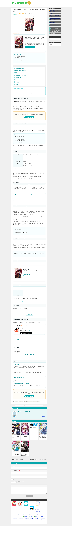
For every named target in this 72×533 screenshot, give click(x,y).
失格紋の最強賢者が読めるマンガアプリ (20, 82)
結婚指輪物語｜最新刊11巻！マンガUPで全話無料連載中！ (24, 436)
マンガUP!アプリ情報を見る (29, 117)
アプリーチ (30, 330)
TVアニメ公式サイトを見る (29, 314)
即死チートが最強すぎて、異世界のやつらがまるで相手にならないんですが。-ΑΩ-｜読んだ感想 (15, 454)
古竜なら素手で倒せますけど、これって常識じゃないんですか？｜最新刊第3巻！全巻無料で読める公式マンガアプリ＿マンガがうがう (42, 437)
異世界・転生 (14, 14)
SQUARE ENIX (37, 401)
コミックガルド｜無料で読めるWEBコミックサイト (33, 427)
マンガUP (18, 339)
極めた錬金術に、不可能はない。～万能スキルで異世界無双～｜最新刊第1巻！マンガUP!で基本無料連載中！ (24, 454)
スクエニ (17, 401)
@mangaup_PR (20, 340)
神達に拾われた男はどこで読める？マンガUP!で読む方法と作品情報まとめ (38, 459)
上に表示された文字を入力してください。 (17, 481)
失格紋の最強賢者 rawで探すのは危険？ (20, 75)
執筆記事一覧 (44, 416)
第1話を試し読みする (18, 77)
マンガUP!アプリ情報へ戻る (29, 396)
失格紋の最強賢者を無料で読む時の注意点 (20, 70)
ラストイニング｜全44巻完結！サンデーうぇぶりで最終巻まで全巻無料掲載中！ (54, 23)
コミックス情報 (17, 79)
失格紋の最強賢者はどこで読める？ (19, 68)
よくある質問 (16, 84)
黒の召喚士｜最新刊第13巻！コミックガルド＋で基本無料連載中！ (15, 436)
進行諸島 (33, 401)
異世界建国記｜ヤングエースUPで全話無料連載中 (18, 459)
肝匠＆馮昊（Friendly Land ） (27, 401)
